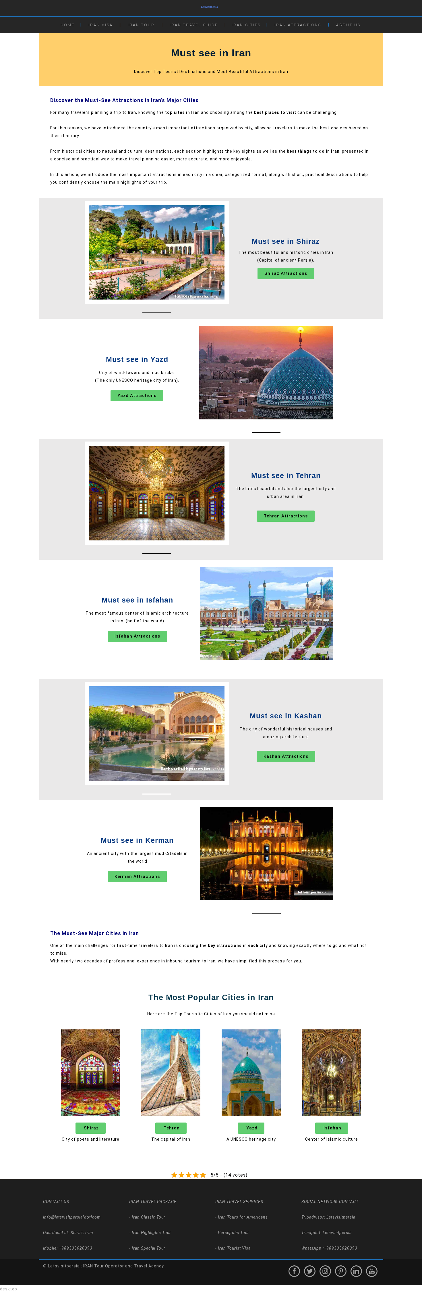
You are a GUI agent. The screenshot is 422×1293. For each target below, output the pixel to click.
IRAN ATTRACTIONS (297, 25)
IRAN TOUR (141, 25)
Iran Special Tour (148, 1248)
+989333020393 (340, 1248)
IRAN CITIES (246, 25)
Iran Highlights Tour (151, 1232)
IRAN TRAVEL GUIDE (194, 25)
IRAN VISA (100, 25)
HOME (68, 25)
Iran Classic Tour (148, 1217)
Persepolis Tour (233, 1232)
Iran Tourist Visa (234, 1248)
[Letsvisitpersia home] (211, 8)
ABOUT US (348, 25)
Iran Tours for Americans (242, 1217)
